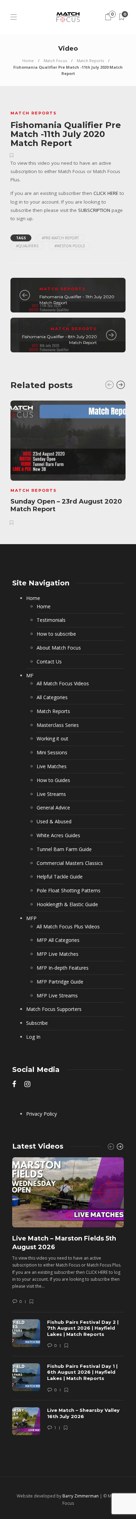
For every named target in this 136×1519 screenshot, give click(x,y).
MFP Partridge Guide (60, 981)
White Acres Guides (58, 835)
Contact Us (49, 661)
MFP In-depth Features (63, 967)
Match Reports (90, 60)
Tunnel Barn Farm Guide (64, 849)
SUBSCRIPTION (94, 210)
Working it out (52, 738)
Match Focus (55, 60)
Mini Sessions (52, 752)
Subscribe (37, 1023)
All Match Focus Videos (63, 683)
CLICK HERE (105, 193)
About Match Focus (59, 647)
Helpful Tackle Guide (60, 876)
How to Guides (53, 780)
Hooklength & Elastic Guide (67, 904)
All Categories (52, 697)
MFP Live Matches (57, 954)
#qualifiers (27, 245)
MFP (31, 918)
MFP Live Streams (57, 995)
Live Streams (51, 794)
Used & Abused (54, 821)
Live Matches (52, 766)
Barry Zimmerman (80, 1496)
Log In (33, 1036)
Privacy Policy (41, 1113)
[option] (68, 462)
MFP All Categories (58, 940)
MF (29, 675)
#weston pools (69, 245)
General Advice (53, 807)
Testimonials (51, 620)
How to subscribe (56, 633)
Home (28, 60)
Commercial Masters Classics (70, 863)
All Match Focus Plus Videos (68, 926)
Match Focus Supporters (54, 1009)
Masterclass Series (58, 725)
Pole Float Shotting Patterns (68, 890)
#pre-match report (60, 237)
